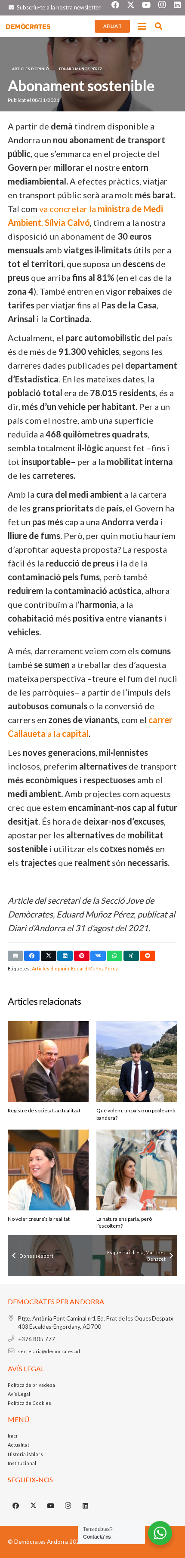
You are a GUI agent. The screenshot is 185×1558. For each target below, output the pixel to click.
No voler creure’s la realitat (39, 1219)
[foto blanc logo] (28, 26)
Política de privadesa (31, 1385)
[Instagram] (68, 1506)
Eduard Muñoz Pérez (94, 968)
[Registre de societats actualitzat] (48, 1061)
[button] (142, 26)
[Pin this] (81, 956)
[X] (33, 1506)
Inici (12, 1435)
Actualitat (18, 1444)
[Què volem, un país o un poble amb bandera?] (136, 1061)
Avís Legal (19, 1394)
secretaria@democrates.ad (49, 1351)
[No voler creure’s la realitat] (48, 1170)
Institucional (22, 1463)
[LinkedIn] (85, 1506)
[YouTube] (51, 1506)
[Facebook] (16, 1506)
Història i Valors (25, 1454)
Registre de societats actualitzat (44, 1110)
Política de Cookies (29, 1403)
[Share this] (32, 956)
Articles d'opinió (50, 968)
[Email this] (15, 956)
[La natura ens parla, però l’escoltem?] (136, 1170)
